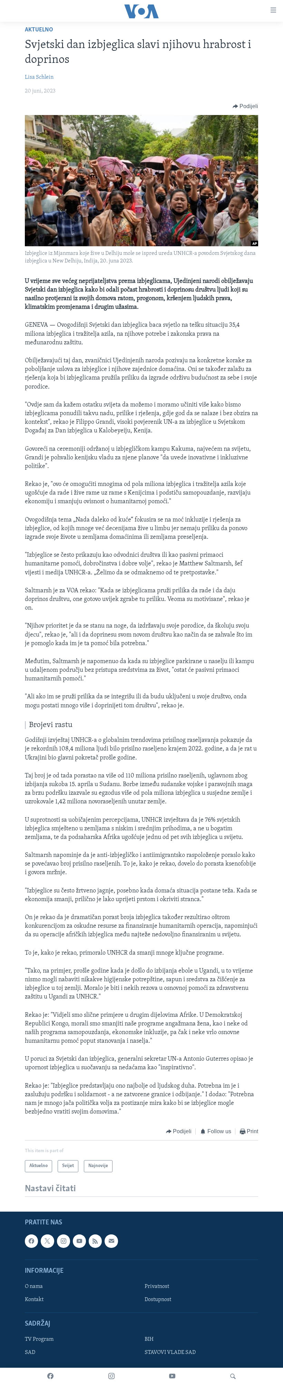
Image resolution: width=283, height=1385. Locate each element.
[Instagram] (111, 1376)
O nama (34, 1286)
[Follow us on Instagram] (63, 1241)
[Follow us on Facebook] (31, 1241)
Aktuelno (39, 30)
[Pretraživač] (233, 1376)
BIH (149, 1339)
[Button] (245, 106)
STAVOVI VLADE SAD (170, 1352)
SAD (30, 1352)
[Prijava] (111, 1241)
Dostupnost (158, 1299)
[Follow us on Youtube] (79, 1241)
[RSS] (95, 1241)
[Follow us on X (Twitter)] (47, 1241)
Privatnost (157, 1286)
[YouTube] (172, 1376)
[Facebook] (50, 1376)
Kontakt (34, 1299)
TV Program (39, 1339)
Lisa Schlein (39, 77)
